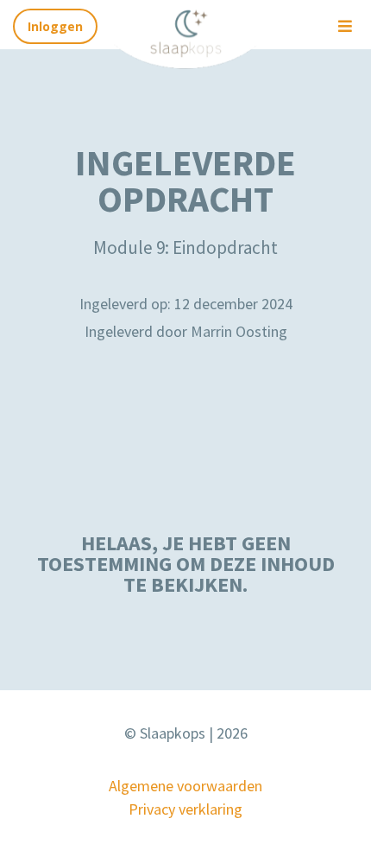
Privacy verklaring (185, 809)
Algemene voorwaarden (185, 786)
